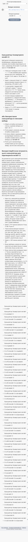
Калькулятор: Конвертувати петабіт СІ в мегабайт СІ (15, 323)
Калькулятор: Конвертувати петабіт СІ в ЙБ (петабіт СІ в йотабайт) (15, 392)
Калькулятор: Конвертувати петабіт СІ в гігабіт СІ (15, 445)
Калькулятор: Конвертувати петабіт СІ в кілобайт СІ (15, 313)
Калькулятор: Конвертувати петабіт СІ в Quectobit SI (15, 514)
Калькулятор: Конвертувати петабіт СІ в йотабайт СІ (15, 387)
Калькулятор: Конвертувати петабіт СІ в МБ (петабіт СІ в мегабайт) (15, 329)
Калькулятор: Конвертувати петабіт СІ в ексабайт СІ (15, 366)
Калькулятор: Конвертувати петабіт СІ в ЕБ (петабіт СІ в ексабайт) (15, 371)
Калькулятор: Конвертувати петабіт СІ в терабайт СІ (15, 345)
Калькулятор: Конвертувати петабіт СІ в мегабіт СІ (15, 435)
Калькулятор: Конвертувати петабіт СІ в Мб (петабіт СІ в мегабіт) (15, 440)
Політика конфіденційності (15, 527)
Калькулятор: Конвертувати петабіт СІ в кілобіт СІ (15, 424)
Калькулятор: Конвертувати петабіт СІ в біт (15, 419)
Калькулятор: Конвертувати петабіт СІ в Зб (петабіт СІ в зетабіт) (15, 488)
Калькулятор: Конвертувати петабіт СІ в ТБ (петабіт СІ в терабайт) (15, 350)
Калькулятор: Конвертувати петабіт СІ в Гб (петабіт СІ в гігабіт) (15, 451)
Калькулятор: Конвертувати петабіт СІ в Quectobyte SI (15, 408)
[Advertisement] (14, 38)
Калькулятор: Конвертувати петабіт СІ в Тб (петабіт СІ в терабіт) (15, 461)
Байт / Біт (8, 128)
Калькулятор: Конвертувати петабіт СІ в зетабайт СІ (15, 376)
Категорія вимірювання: (14, 1)
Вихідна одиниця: (14, 14)
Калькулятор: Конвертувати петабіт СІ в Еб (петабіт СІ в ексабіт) (15, 477)
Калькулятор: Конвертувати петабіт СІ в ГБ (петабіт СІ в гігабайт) (15, 339)
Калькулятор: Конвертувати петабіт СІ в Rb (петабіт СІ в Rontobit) (15, 509)
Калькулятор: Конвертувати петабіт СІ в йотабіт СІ (15, 493)
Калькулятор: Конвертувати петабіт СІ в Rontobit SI (15, 504)
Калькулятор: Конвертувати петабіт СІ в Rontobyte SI (15, 398)
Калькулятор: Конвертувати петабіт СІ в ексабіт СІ (15, 472)
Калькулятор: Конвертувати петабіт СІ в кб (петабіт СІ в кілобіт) (15, 429)
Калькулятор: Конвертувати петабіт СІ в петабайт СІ (15, 355)
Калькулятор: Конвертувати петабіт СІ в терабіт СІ (15, 456)
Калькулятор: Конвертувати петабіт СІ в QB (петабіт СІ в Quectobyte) (15, 413)
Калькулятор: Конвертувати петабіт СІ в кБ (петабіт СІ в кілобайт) (15, 318)
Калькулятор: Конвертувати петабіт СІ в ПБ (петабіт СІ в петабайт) (15, 361)
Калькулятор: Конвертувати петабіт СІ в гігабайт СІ (15, 334)
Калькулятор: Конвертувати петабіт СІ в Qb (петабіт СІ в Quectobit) (15, 519)
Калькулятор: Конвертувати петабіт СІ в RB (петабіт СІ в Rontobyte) (15, 403)
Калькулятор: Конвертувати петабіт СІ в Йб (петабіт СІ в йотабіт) (15, 498)
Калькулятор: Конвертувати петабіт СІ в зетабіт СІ (15, 482)
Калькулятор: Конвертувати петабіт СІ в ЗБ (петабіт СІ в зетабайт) (15, 382)
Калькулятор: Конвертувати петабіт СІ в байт (15, 308)
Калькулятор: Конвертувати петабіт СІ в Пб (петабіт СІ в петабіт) (15, 466)
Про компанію (4, 527)
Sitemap (24, 527)
